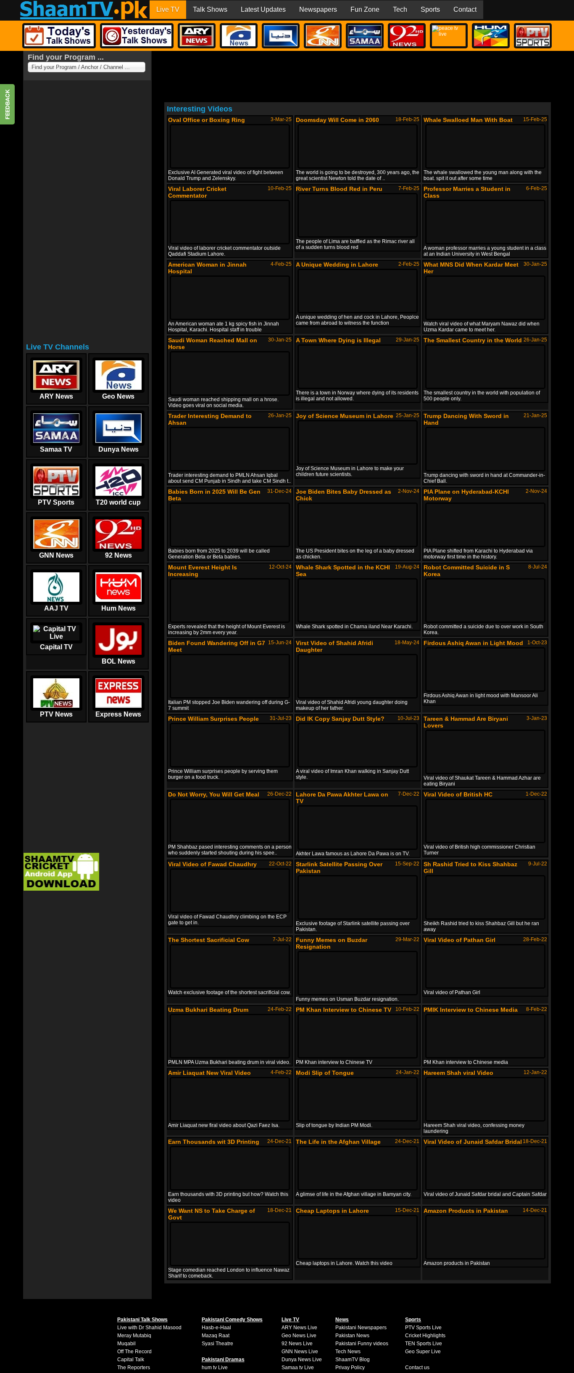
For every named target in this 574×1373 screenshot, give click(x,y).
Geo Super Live (423, 1351)
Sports (430, 9)
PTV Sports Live (423, 1328)
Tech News (348, 1351)
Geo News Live (299, 1336)
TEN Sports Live (423, 1344)
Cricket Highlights (425, 1336)
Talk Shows (210, 9)
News (342, 1320)
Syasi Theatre (217, 1344)
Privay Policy (350, 1367)
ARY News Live (299, 1328)
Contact (465, 9)
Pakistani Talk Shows (142, 1320)
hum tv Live (215, 1367)
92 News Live (297, 1344)
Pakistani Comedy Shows (232, 1320)
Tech (400, 9)
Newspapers (318, 9)
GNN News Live (300, 1351)
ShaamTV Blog (352, 1359)
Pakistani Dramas (223, 1359)
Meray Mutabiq (134, 1336)
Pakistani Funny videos (361, 1344)
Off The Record (134, 1351)
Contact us (417, 1367)
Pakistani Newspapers (361, 1328)
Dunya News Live (302, 1359)
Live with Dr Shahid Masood (149, 1328)
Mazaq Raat (215, 1336)
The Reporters (133, 1367)
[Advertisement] (87, 214)
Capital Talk (130, 1359)
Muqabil (126, 1344)
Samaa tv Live (298, 1367)
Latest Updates (263, 9)
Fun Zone (364, 9)
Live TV (167, 9)
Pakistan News (352, 1336)
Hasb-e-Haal (216, 1328)
